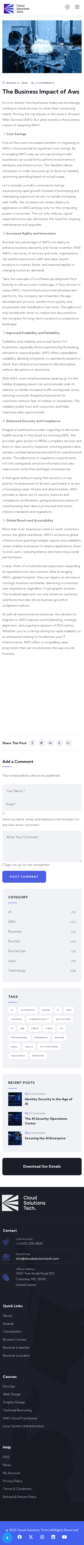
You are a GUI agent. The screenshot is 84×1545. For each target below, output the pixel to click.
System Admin (49, 1047)
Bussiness (15, 931)
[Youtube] (64, 1537)
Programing (19, 1037)
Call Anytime (24, 1239)
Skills (29, 1047)
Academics (28, 1010)
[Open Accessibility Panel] (7, 1537)
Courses (16, 1019)
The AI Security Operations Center (46, 1121)
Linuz (49, 1028)
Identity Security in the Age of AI (48, 1101)
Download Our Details (42, 1166)
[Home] (23, 1203)
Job (22, 1028)
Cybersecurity (39, 1019)
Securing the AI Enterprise (45, 1138)
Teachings (18, 1055)
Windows (38, 1055)
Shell (14, 1047)
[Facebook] (20, 1537)
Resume (59, 1037)
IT (12, 1028)
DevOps (14, 941)
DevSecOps (17, 951)
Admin (46, 1010)
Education (63, 1019)
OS (61, 1028)
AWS (12, 922)
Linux (12, 961)
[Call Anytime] (6, 1242)
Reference (41, 1037)
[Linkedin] (53, 1537)
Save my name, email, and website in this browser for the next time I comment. (40, 822)
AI (9, 912)
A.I (12, 1010)
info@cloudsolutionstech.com (37, 1258)
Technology (16, 970)
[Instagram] (42, 1537)
